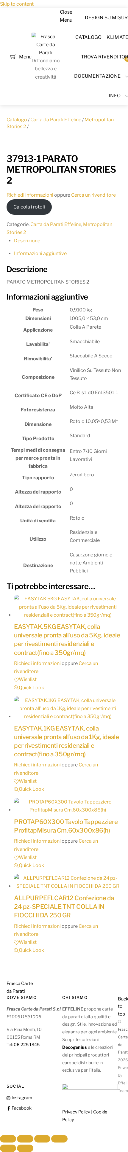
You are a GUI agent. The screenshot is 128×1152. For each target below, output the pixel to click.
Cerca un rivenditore (93, 195)
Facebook (21, 1108)
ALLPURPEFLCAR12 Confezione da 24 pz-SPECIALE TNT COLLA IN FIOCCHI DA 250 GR (64, 906)
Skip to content (17, 4)
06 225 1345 (27, 1044)
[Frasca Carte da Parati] (46, 52)
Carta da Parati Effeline (55, 119)
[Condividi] (42, 1139)
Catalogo (88, 37)
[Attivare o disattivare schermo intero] (25, 1139)
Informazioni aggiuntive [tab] (40, 253)
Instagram (21, 1097)
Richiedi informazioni (30, 195)
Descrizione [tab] (27, 241)
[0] (13, 56)
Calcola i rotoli (29, 207)
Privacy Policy (76, 1112)
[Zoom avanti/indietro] (8, 1139)
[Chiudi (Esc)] (59, 1139)
